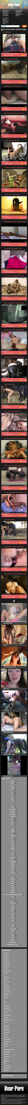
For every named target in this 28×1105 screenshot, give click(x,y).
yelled (11, 271)
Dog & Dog (5, 22)
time (8, 569)
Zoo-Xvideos (6, 991)
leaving (10, 244)
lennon (13, 907)
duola (13, 868)
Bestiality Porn (19, 14)
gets (13, 916)
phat (14, 896)
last (9, 569)
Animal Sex (5, 15)
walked (5, 515)
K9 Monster (6, 1005)
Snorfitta (5, 1043)
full (14, 933)
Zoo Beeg (5, 1025)
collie (13, 807)
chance (8, 353)
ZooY (4, 1001)
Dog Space (5, 1032)
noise (5, 244)
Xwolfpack (18, 13)
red (14, 796)
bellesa (5, 82)
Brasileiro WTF (6, 1041)
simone (13, 864)
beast (13, 785)
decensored (13, 929)
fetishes (14, 892)
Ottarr (4, 23)
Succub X (5, 1022)
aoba (14, 924)
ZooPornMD (6, 1039)
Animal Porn (6, 10)
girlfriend (11, 55)
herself (8, 299)
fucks (13, 870)
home (13, 852)
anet (14, 844)
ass (13, 900)
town (9, 190)
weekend (6, 190)
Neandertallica (6, 1015)
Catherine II (6, 13)
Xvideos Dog (6, 1068)
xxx (13, 794)
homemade (14, 809)
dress (13, 798)
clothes (8, 271)
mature (14, 883)
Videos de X (6, 20)
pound (5, 163)
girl (13, 833)
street (12, 515)
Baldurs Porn (6, 1051)
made (9, 488)
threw (11, 353)
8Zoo (4, 1003)
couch (13, 842)
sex (7, 136)
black (13, 783)
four (11, 299)
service (14, 935)
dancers (14, 940)
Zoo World (5, 1054)
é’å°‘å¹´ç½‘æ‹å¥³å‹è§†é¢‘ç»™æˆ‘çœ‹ (14, 894)
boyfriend (13, 872)
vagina (5, 326)
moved (5, 380)
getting (12, 326)
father (8, 244)
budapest (13, 813)
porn (14, 820)
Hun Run (5, 997)
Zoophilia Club (6, 1010)
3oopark (5, 1036)
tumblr (13, 787)
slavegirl (14, 890)
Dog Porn (5, 995)
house (9, 82)
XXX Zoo (5, 1034)
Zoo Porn (5, 1058)
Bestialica (5, 1070)
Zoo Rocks (5, 14)
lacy (14, 905)
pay (5, 488)
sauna (13, 931)
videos (9, 461)
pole (14, 937)
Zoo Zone (5, 11)
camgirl (13, 866)
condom (14, 811)
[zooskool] (13, 861)
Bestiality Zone (6, 993)
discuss (10, 434)
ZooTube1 (5, 1027)
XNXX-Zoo (5, 1061)
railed (13, 918)
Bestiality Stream (7, 1019)
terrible (13, 887)
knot (13, 840)
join (5, 434)
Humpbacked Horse (8, 1049)
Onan (4, 1063)
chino (13, 920)
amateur (5, 55)
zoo (13, 790)
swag (13, 881)
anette (13, 846)
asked (11, 380)
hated (5, 271)
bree (14, 801)
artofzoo (5, 461)
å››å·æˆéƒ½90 (13, 942)
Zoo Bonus (5, 18)
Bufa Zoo (5, 1012)
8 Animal (5, 1017)
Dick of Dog (6, 1030)
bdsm (13, 885)
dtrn (14, 855)
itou (13, 926)
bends (13, 909)
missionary (13, 816)
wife (8, 163)
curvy (13, 914)
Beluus (4, 1046)
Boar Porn (17, 6)
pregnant (13, 857)
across (8, 515)
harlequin (13, 835)
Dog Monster (6, 1008)
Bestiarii (5, 19)
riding (13, 597)
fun (14, 805)
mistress (10, 597)
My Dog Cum (6, 1065)
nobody (8, 217)
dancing (14, 879)
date (7, 488)
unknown (6, 597)
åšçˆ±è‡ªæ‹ (13, 902)
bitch (8, 109)
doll (13, 876)
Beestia (17, 15)
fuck (8, 55)
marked (13, 831)
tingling (8, 326)
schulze (13, 849)
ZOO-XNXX (5, 988)
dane (13, 837)
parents (12, 190)
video (14, 859)
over (13, 911)
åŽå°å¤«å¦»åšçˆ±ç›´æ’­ (13, 944)
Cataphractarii (19, 10)
